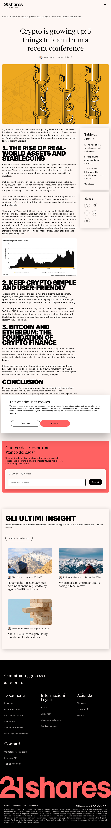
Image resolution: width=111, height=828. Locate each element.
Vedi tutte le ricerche (19, 538)
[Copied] (87, 213)
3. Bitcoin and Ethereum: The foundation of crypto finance (94, 173)
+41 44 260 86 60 (12, 764)
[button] (105, 5)
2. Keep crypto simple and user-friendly (92, 159)
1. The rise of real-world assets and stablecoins (93, 147)
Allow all (55, 423)
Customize (25, 423)
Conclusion (89, 184)
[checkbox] (55, 474)
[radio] (13, 474)
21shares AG (10, 758)
